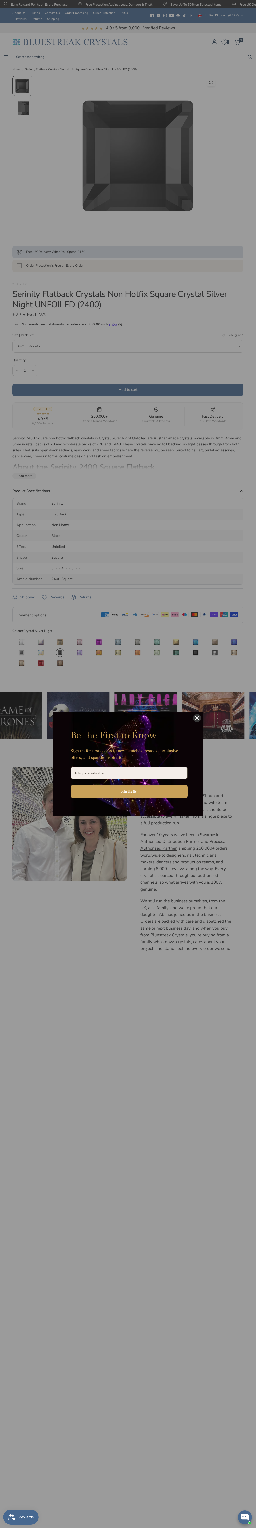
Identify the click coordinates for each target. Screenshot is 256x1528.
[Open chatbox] (245, 1517)
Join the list (129, 791)
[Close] (197, 718)
